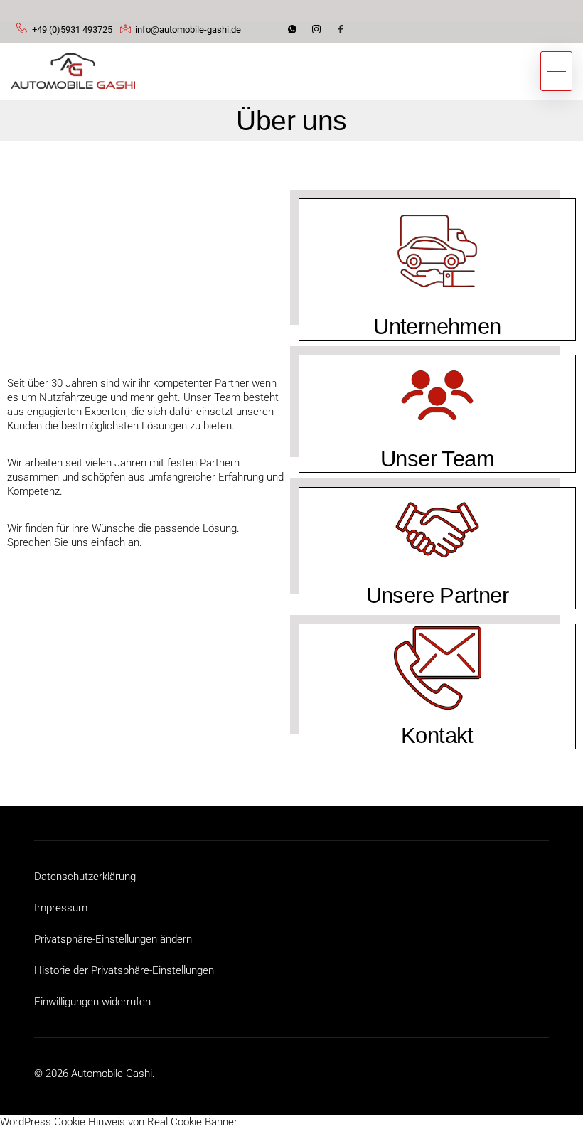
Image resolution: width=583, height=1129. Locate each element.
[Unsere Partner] (437, 530)
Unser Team (437, 458)
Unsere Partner (437, 595)
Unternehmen (437, 326)
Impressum (60, 907)
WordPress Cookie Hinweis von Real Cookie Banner (118, 1121)
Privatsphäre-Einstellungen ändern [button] (113, 939)
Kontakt (437, 735)
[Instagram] (318, 32)
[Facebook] (342, 32)
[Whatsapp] (294, 32)
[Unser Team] (437, 395)
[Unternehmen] (437, 251)
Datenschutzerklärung (85, 876)
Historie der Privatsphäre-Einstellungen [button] (124, 970)
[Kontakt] (437, 668)
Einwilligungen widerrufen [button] (92, 1001)
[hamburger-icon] (556, 71)
